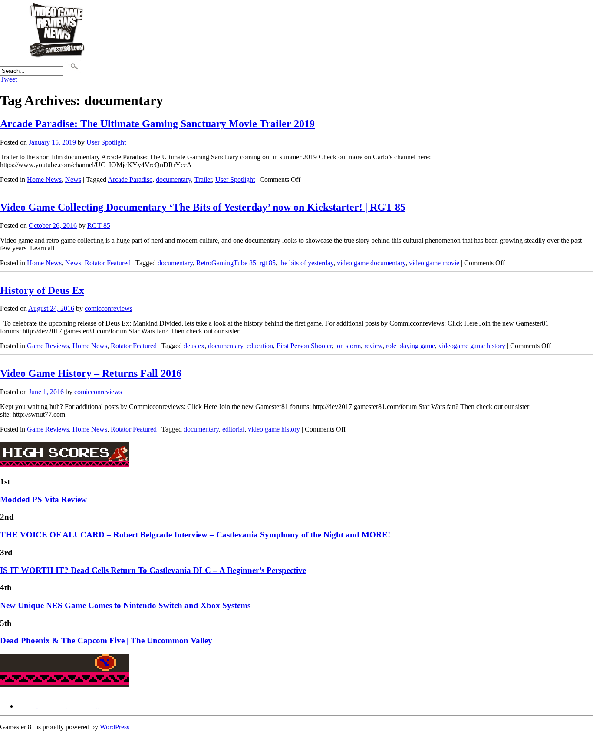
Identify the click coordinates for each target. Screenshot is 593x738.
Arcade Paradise (130, 179)
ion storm (348, 345)
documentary (173, 179)
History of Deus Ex (42, 290)
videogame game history (471, 345)
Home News (44, 179)
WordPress (114, 727)
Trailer (203, 179)
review (373, 345)
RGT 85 (98, 225)
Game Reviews (48, 345)
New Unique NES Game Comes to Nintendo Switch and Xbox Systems (125, 605)
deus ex (194, 345)
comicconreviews (108, 308)
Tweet (8, 79)
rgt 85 (268, 263)
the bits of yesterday (306, 263)
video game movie (434, 263)
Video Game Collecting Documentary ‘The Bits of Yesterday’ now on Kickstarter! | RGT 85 (202, 207)
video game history (274, 429)
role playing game (410, 345)
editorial (233, 429)
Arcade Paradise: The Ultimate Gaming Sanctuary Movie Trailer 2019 (157, 123)
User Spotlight (106, 142)
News (73, 179)
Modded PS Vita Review (43, 499)
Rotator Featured (108, 263)
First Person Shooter (304, 345)
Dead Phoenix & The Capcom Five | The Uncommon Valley (106, 640)
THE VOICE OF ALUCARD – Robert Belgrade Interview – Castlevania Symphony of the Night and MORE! (195, 534)
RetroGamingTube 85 (226, 263)
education (260, 345)
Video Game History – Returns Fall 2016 (90, 373)
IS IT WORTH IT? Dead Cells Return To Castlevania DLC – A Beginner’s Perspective (153, 570)
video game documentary (371, 263)
